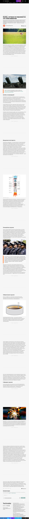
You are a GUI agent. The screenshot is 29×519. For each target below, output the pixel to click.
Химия (6, 27)
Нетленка (5, 27)
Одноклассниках (10, 92)
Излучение (12, 27)
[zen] (7, 505)
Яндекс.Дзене (6, 91)
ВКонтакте (6, 92)
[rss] (3, 505)
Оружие (4, 15)
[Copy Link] (25, 518)
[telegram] (6, 505)
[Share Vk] (3, 518)
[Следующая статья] (14, 500)
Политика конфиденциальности (7, 508)
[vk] (4, 505)
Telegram (21, 91)
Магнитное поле (9, 27)
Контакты (4, 509)
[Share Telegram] (18, 518)
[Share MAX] (10, 518)
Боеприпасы (6, 15)
